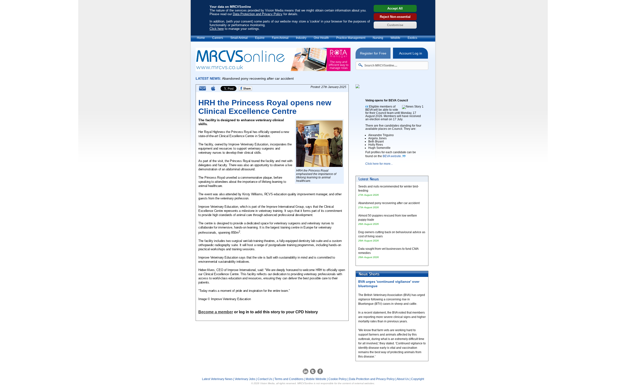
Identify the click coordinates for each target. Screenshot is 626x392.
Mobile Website (316, 379)
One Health (321, 38)
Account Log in (410, 53)
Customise (395, 25)
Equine (260, 38)
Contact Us (264, 379)
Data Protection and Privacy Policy (257, 14)
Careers (217, 38)
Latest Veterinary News (217, 379)
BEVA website (392, 156)
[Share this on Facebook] (245, 90)
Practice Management (350, 38)
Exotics (412, 38)
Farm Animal (280, 38)
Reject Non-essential (395, 17)
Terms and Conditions (288, 379)
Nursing (378, 38)
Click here (217, 29)
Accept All (395, 8)
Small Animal (239, 38)
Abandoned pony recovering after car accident (389, 203)
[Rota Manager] (273, 70)
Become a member (215, 312)
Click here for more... (379, 163)
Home (201, 38)
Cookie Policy (337, 379)
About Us (403, 379)
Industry (301, 38)
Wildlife (395, 38)
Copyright (417, 379)
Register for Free (373, 53)
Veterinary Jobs (245, 379)
